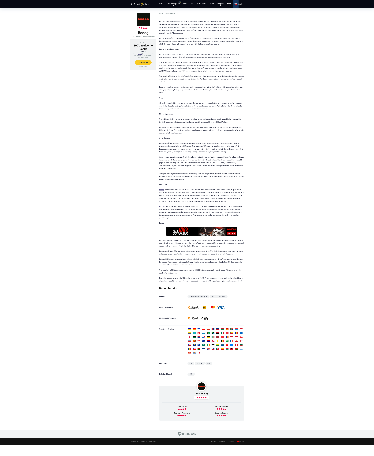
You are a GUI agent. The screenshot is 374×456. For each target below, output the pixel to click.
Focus (185, 4)
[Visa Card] (221, 307)
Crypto (212, 4)
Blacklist (213, 441)
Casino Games (201, 4)
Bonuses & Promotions (182, 413)
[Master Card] (212, 307)
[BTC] (193, 307)
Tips (192, 4)
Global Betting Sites (173, 4)
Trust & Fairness (181, 406)
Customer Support (221, 413)
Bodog (161, 190)
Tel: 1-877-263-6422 (218, 297)
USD (208, 363)
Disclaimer (222, 441)
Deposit (140, 54)
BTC (190, 363)
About (229, 4)
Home (161, 4)
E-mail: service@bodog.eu (198, 297)
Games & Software (221, 406)
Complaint (220, 4)
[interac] (205, 307)
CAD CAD (200, 363)
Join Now (142, 62)
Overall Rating (202, 393)
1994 (191, 374)
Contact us (231, 441)
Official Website (143, 66)
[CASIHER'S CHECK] (205, 318)
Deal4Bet (142, 441)
